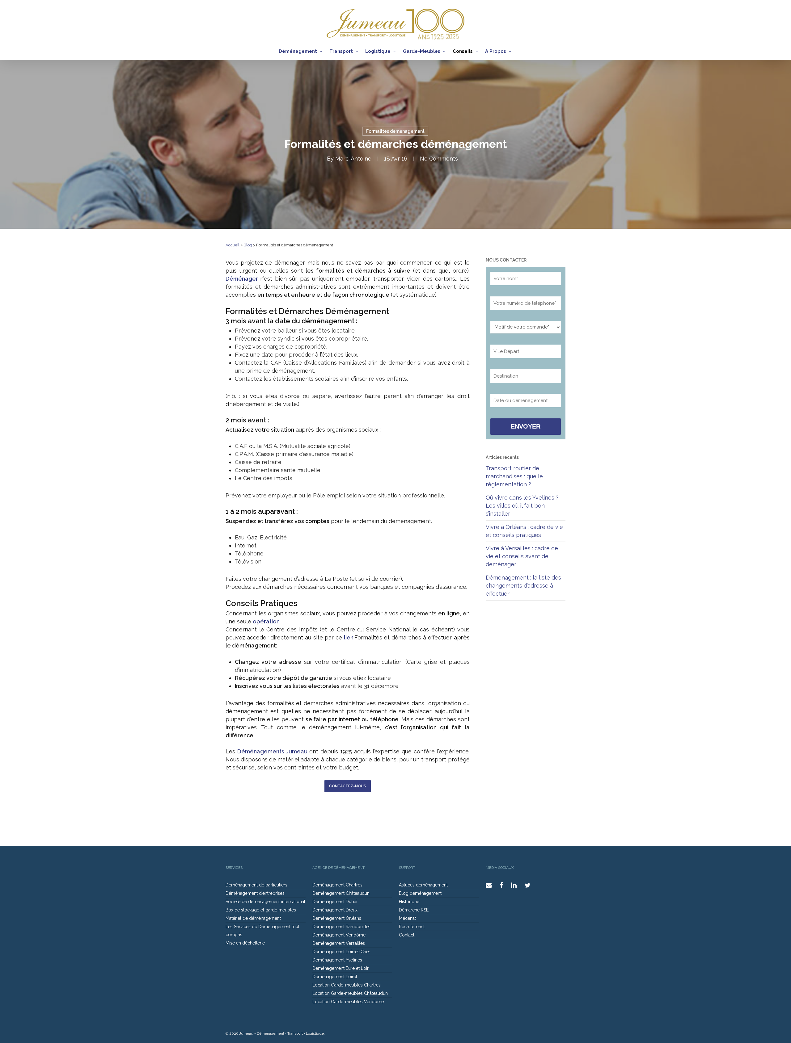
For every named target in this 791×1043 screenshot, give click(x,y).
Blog (247, 245)
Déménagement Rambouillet (341, 926)
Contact (406, 934)
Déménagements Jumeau (272, 751)
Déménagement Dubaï (334, 901)
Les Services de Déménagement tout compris (262, 930)
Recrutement (412, 926)
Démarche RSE (414, 909)
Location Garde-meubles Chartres (346, 984)
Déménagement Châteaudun (341, 893)
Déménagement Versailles (338, 943)
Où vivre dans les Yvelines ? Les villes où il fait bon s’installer (522, 505)
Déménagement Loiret (334, 976)
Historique (409, 901)
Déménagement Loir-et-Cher (341, 951)
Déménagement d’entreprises (255, 893)
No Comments (439, 158)
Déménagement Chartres (337, 884)
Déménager (242, 278)
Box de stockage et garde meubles (261, 909)
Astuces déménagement (423, 884)
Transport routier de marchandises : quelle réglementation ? (514, 476)
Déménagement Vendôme (339, 934)
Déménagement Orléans (336, 918)
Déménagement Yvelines (337, 959)
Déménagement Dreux (334, 909)
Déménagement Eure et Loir (340, 968)
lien (348, 637)
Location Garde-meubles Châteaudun (350, 993)
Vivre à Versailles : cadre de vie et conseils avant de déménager (522, 556)
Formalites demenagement (395, 131)
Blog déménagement (420, 893)
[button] (347, 786)
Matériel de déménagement (253, 918)
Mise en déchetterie (245, 942)
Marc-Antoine (353, 158)
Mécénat (407, 918)
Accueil (232, 245)
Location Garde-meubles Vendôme (348, 1001)
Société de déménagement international (265, 901)
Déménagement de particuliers (256, 884)
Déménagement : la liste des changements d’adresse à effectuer (523, 585)
